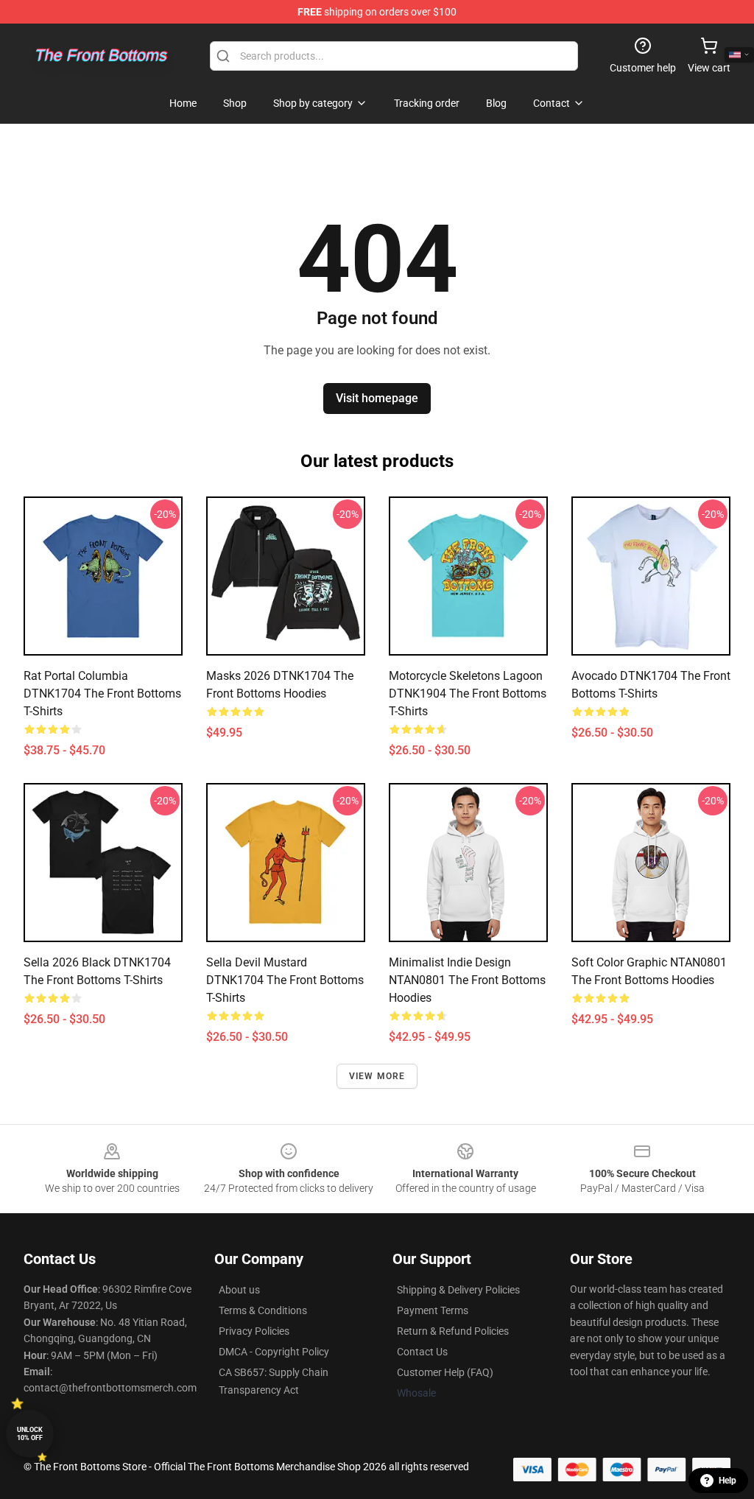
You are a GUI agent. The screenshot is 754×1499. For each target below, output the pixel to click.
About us (239, 1290)
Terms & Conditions (263, 1310)
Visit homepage (377, 398)
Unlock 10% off (30, 1434)
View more (377, 1076)
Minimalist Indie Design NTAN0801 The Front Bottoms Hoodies (467, 980)
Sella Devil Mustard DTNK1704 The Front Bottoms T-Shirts (285, 980)
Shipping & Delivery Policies (458, 1290)
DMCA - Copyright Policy (274, 1352)
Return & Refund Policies (453, 1331)
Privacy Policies (254, 1331)
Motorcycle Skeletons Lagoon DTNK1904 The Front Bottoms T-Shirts (467, 693)
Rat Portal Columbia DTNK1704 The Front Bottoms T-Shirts (102, 693)
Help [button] (727, 1480)
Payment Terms (432, 1310)
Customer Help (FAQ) (445, 1372)
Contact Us (422, 1352)
